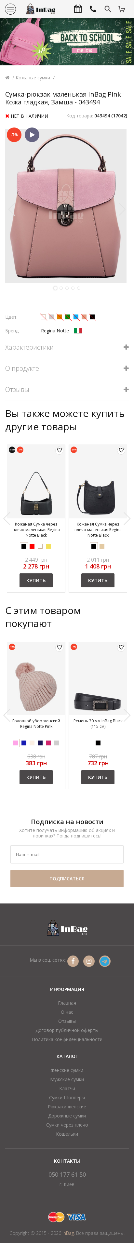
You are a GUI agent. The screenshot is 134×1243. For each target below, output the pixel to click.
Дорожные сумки (67, 1116)
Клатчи (67, 1088)
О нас (67, 1012)
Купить (36, 580)
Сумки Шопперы (67, 1097)
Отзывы (17, 390)
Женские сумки (67, 1070)
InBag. (68, 1233)
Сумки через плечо (67, 1125)
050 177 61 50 (67, 1174)
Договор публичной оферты (67, 1030)
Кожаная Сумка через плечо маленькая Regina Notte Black (36, 529)
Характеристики (29, 347)
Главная (67, 1003)
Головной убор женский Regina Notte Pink (36, 723)
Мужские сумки (67, 1079)
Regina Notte (55, 330)
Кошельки (67, 1134)
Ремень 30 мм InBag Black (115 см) (98, 723)
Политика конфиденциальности (67, 1039)
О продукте (22, 369)
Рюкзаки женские (67, 1106)
